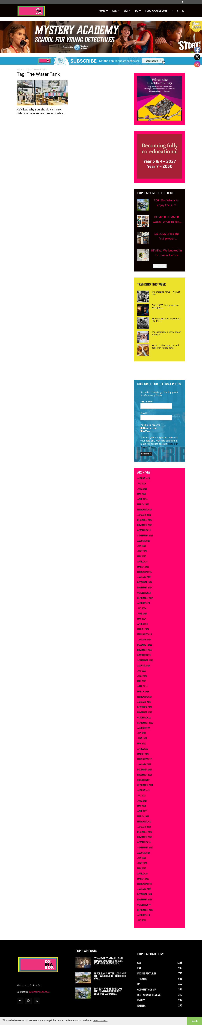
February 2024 (144, 634)
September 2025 (145, 535)
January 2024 (144, 639)
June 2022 (142, 738)
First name (146, 401)
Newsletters (150, 428)
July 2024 (141, 608)
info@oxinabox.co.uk (39, 991)
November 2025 (144, 525)
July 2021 (141, 795)
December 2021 (144, 769)
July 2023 (141, 671)
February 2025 (144, 572)
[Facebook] (172, 10)
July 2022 (141, 733)
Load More (159, 266)
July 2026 (141, 483)
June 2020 (142, 863)
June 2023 (142, 676)
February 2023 (144, 697)
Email (144, 413)
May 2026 (141, 494)
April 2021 (142, 811)
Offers (146, 431)
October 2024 (144, 593)
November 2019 (144, 899)
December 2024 (144, 582)
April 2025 (142, 561)
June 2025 (142, 551)
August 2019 (143, 915)
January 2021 (144, 827)
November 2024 (144, 587)
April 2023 (142, 686)
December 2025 (144, 520)
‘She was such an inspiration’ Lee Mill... (166, 319)
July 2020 (141, 858)
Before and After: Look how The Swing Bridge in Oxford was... (110, 976)
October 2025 (144, 530)
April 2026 (142, 499)
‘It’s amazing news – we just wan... (166, 293)
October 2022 (144, 717)
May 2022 (141, 743)
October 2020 (144, 842)
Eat (126, 10)
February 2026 (144, 509)
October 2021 (144, 780)
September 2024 (145, 598)
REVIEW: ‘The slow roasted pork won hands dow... (165, 346)
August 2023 (143, 665)
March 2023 (143, 691)
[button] (183, 2)
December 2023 (144, 645)
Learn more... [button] (100, 1020)
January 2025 (144, 577)
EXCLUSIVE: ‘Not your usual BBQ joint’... (165, 306)
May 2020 (141, 868)
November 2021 (144, 775)
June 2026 (142, 489)
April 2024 (142, 624)
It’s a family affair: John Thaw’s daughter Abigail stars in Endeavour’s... (108, 961)
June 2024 (142, 613)
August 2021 (143, 790)
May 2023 (141, 681)
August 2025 (143, 541)
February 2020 (144, 884)
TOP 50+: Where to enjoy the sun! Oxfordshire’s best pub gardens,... (108, 991)
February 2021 (144, 821)
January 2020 (144, 889)
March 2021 (143, 816)
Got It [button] (195, 1021)
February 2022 (144, 759)
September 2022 (145, 723)
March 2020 (143, 879)
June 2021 (142, 801)
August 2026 (143, 478)
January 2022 (144, 764)
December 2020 (144, 832)
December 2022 (144, 707)
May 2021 (141, 806)
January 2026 (144, 515)
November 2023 (144, 650)
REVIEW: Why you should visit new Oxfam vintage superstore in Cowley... (41, 111)
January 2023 (144, 702)
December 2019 (144, 894)
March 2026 (143, 504)
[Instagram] (177, 10)
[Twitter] (183, 10)
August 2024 (143, 603)
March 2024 (143, 629)
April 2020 (142, 873)
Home (102, 10)
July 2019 (141, 920)
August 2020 (143, 853)
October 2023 (144, 655)
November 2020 (144, 837)
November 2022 (144, 712)
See (114, 10)
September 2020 (145, 847)
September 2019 (145, 910)
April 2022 (142, 749)
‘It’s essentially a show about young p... (166, 333)
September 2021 (145, 785)
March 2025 (143, 567)
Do (136, 10)
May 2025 (141, 556)
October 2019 (144, 905)
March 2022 (143, 754)
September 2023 (145, 660)
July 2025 (141, 546)
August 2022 (143, 728)
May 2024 (141, 619)
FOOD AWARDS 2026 (156, 10)
